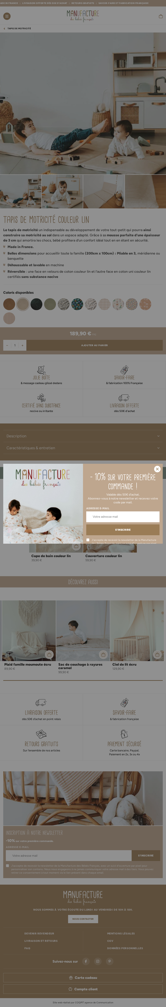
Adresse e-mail (97, 508)
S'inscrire (123, 529)
